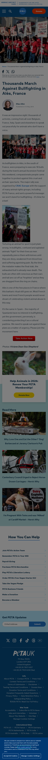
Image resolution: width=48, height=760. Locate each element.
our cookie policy (24, 747)
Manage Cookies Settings (30, 756)
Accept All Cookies (10, 756)
